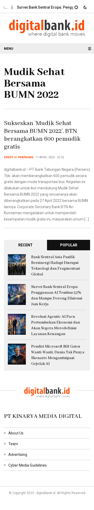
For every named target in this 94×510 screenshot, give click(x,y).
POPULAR (68, 245)
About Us (16, 433)
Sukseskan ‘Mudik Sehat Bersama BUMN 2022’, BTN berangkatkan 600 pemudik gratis (42, 135)
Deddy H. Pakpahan (18, 157)
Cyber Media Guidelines (27, 465)
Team (13, 444)
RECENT (25, 245)
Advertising (17, 454)
